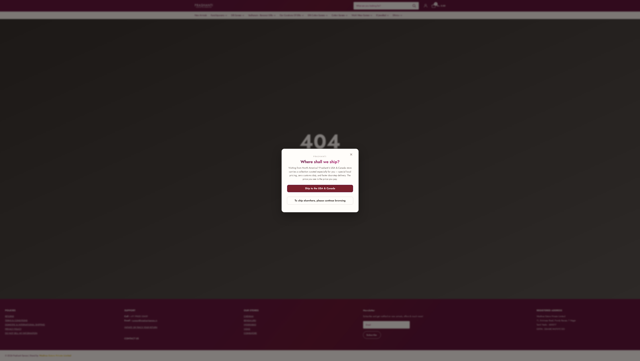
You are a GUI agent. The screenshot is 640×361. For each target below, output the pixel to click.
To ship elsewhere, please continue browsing (320, 200)
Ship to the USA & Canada (320, 188)
